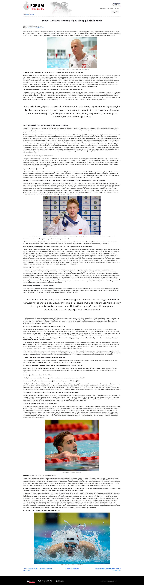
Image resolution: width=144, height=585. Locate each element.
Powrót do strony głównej (72, 569)
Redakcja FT (103, 8)
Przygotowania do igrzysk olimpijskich (36, 27)
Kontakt (117, 8)
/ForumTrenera (29, 14)
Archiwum (110, 8)
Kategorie (115, 12)
